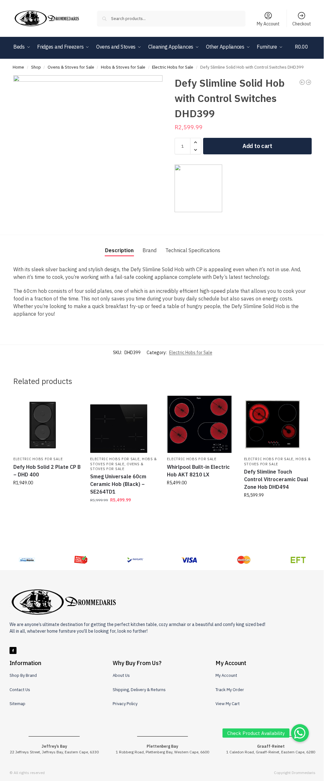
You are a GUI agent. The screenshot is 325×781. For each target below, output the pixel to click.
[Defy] (198, 188)
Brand (149, 250)
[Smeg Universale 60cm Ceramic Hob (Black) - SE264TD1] (308, 82)
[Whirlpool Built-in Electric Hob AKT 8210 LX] (200, 424)
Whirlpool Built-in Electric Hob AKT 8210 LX (198, 471)
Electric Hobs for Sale (172, 67)
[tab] (119, 250)
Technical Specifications (192, 250)
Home (18, 67)
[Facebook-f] (13, 650)
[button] (303, 56)
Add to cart (257, 146)
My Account (268, 24)
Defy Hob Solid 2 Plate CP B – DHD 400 (47, 471)
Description (119, 250)
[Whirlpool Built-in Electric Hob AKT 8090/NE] (302, 82)
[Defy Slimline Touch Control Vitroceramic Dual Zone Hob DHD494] (277, 424)
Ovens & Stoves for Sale (71, 67)
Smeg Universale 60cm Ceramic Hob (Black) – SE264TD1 (118, 484)
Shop (36, 67)
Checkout (301, 24)
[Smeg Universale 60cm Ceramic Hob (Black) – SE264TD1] (123, 424)
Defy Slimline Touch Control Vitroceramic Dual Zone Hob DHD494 (276, 479)
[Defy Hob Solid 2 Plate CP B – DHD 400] (47, 424)
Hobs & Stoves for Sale (123, 67)
